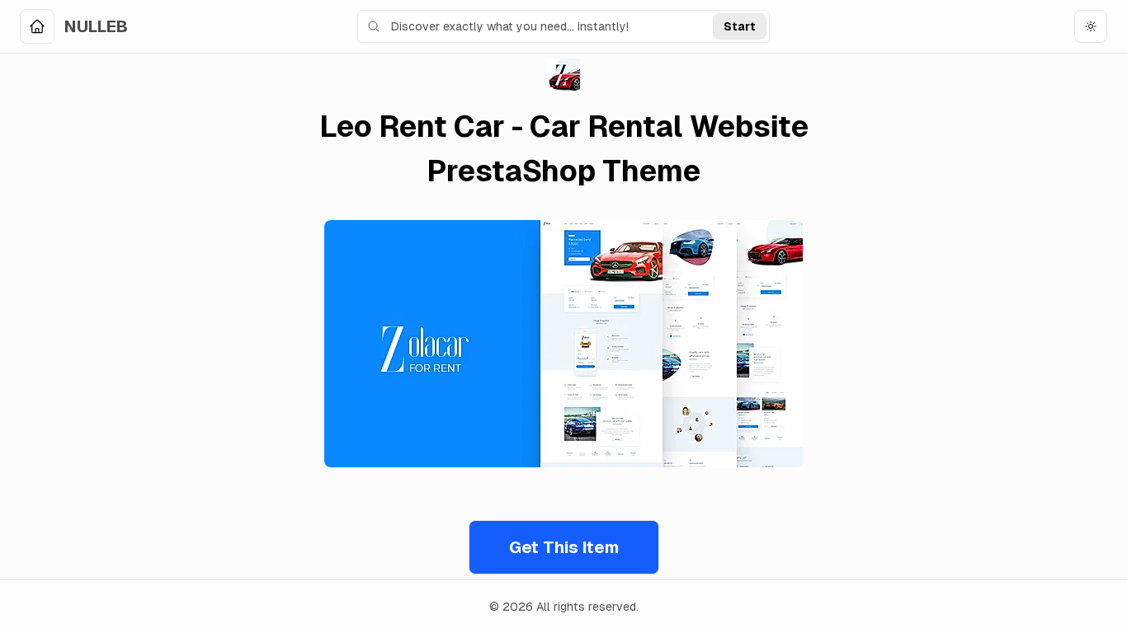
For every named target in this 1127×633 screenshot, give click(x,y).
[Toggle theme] (1090, 26)
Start (740, 26)
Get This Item (564, 547)
